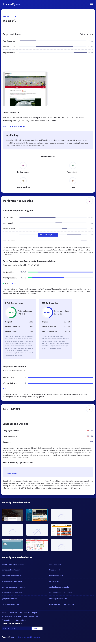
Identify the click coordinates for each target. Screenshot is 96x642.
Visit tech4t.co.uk (12, 126)
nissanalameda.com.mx (12, 593)
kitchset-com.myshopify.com (61, 604)
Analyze (37, 628)
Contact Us (25, 612)
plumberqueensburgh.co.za (13, 587)
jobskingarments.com (58, 598)
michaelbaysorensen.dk (59, 587)
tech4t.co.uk (9, 16)
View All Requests (48, 235)
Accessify (11, 4)
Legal (34, 612)
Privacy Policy (7, 620)
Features (13, 612)
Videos (4, 612)
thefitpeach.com (56, 575)
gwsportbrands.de (9, 598)
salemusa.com (55, 564)
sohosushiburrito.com (11, 570)
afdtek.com (54, 581)
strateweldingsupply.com (12, 581)
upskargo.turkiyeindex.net (13, 564)
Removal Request (31, 616)
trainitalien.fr (54, 570)
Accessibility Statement (12, 616)
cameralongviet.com (10, 604)
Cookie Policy (21, 620)
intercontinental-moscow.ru (61, 593)
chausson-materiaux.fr (11, 575)
